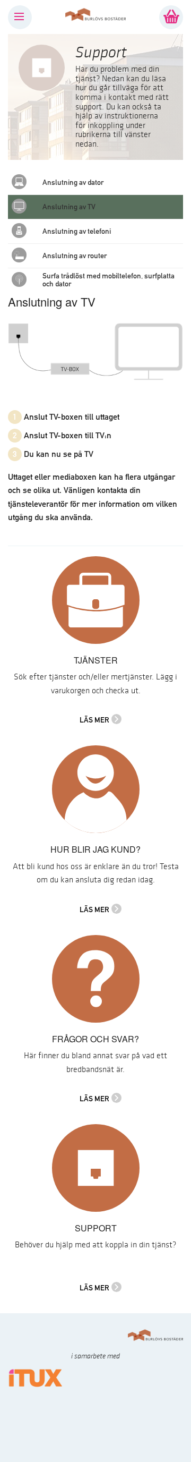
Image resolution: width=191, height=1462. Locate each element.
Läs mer (94, 720)
